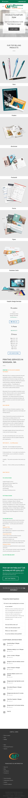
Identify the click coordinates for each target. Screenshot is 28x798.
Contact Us (6, 773)
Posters (14, 115)
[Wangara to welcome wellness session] (4, 662)
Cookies (12, 795)
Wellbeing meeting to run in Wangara (15, 649)
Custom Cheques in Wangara (13, 667)
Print (5, 737)
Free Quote (5, 1)
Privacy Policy (6, 795)
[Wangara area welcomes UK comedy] (4, 694)
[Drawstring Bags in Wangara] (4, 644)
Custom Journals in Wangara (13, 655)
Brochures (14, 146)
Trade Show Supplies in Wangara (14, 699)
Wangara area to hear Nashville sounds (15, 681)
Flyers (14, 239)
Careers (5, 782)
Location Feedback (8, 784)
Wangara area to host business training (15, 705)
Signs (5, 744)
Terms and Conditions (19, 795)
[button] (2, 23)
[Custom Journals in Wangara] (4, 656)
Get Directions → (14, 317)
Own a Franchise (7, 778)
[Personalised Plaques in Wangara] (4, 688)
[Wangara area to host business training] (4, 706)
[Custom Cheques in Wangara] (4, 668)
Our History (6, 771)
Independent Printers (8, 780)
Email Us (14, 321)
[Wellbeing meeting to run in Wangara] (4, 650)
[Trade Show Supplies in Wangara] (4, 700)
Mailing (5, 739)
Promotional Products (8, 746)
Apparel (5, 748)
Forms (14, 208)
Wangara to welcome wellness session (15, 661)
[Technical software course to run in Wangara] (4, 674)
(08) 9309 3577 (22, 1)
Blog (5, 769)
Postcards (14, 177)
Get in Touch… (10, 578)
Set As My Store (14, 353)
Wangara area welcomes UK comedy (15, 693)
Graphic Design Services (14, 301)
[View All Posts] (4, 712)
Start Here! (14, 26)
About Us (6, 767)
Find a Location (7, 735)
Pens (14, 84)
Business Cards (14, 270)
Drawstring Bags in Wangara (13, 643)
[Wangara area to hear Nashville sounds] (4, 682)
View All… (9, 711)
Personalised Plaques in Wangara (14, 687)
